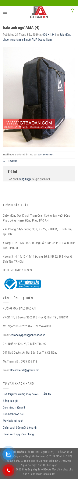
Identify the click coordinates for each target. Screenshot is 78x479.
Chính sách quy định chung (18, 434)
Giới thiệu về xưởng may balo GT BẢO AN (27, 394)
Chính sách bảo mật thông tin (20, 427)
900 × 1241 (49, 34)
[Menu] (5, 12)
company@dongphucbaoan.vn (27, 335)
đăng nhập (25, 179)
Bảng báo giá (10, 401)
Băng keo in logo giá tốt (42, 474)
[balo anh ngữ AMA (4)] (39, 96)
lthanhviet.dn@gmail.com (24, 370)
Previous (10, 161)
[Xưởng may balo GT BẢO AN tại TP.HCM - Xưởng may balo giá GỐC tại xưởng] (39, 12)
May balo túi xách (13, 421)
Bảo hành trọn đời (13, 414)
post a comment (45, 154)
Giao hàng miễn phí (14, 407)
